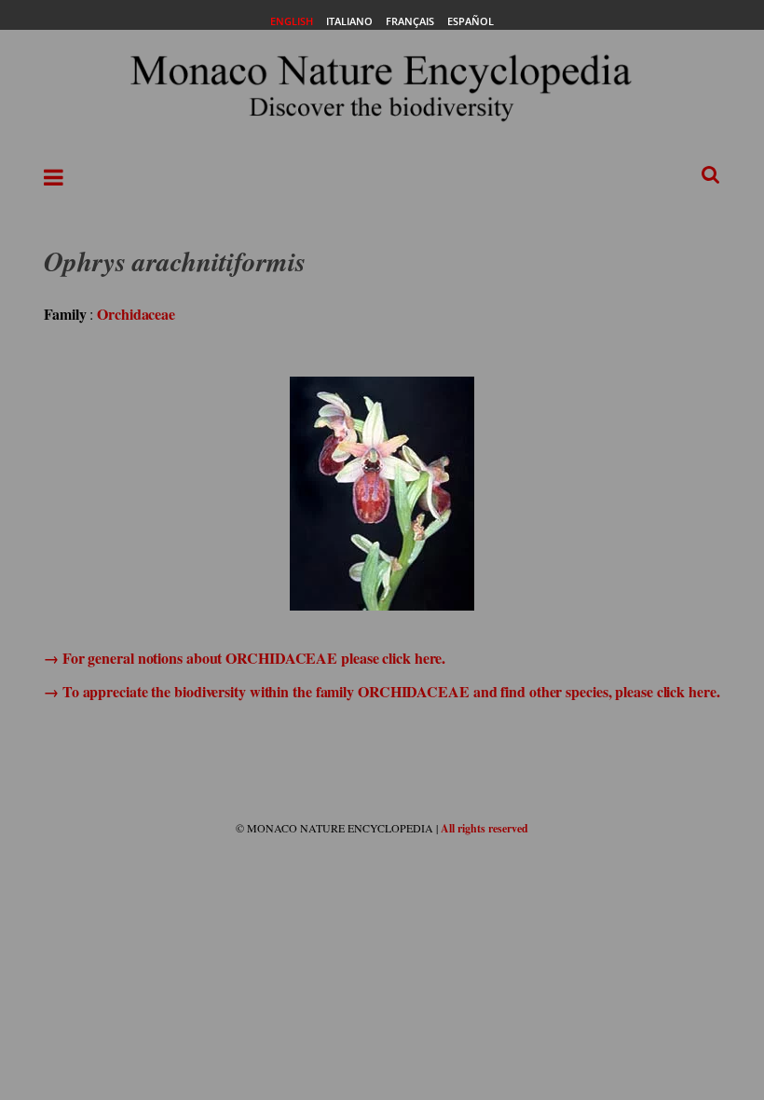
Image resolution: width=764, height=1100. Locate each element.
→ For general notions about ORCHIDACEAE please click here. (244, 657)
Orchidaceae (136, 313)
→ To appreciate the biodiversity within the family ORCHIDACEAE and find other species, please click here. (382, 691)
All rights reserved (484, 828)
